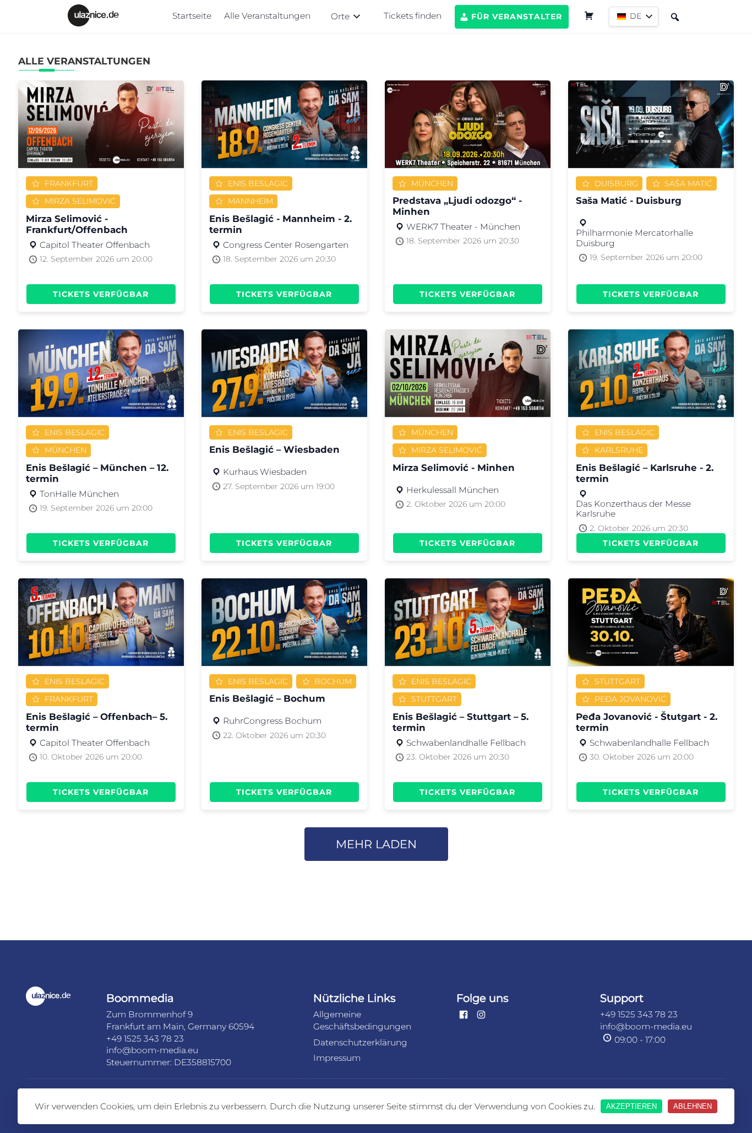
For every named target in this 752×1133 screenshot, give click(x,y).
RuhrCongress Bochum (272, 721)
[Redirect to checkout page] (589, 17)
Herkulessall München (452, 490)
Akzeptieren (631, 1106)
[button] (347, 17)
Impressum (337, 1058)
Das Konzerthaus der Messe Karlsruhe (633, 508)
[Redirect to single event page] (101, 124)
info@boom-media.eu (152, 1050)
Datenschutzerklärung (360, 1042)
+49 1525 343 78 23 (145, 1038)
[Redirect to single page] (93, 16)
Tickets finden (413, 15)
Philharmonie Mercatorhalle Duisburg (634, 237)
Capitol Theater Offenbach (95, 245)
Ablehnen (692, 1106)
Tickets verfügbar (101, 294)
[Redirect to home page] (57, 997)
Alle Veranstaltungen (267, 15)
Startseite (191, 15)
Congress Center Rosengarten (285, 245)
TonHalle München (79, 494)
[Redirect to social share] (463, 1015)
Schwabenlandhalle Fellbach (466, 743)
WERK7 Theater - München (463, 227)
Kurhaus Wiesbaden (265, 472)
